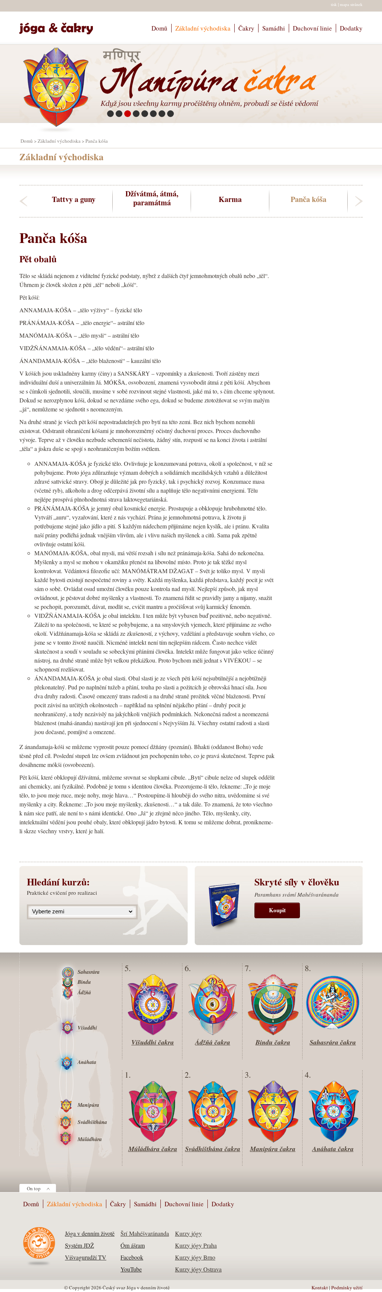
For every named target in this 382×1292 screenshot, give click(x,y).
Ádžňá (84, 992)
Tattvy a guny (74, 199)
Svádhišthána (92, 1122)
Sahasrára (89, 972)
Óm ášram (132, 1245)
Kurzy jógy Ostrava (198, 1269)
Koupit (277, 910)
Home (59, 25)
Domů (159, 28)
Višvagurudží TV (85, 1257)
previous (23, 201)
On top (34, 1188)
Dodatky (351, 28)
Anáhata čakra (333, 1148)
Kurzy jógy (188, 1233)
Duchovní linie (312, 28)
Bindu (84, 982)
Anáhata (87, 1062)
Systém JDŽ (79, 1245)
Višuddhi (87, 1028)
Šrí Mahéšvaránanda (144, 1233)
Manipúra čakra (272, 1148)
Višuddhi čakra (152, 1042)
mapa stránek (351, 4)
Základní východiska (203, 28)
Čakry (246, 28)
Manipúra (88, 1105)
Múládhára (90, 1139)
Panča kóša (308, 199)
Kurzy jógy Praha (196, 1245)
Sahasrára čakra (333, 1042)
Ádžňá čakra (212, 1042)
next (359, 201)
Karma (230, 199)
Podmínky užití (347, 1287)
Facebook (131, 1257)
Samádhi (273, 28)
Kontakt (319, 1287)
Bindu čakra (273, 1042)
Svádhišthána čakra (212, 1148)
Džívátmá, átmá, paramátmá (151, 198)
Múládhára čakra (152, 1148)
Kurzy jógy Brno (195, 1257)
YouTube (131, 1269)
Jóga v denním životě (90, 1233)
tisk (334, 4)
